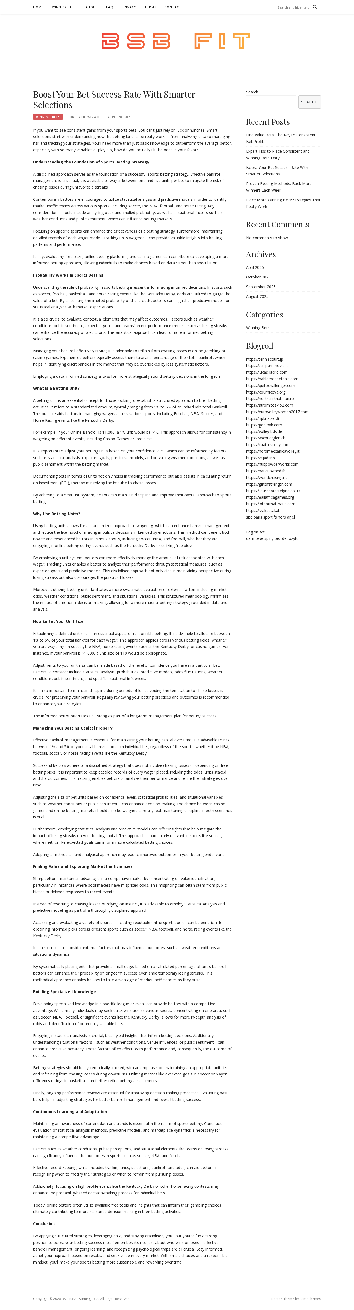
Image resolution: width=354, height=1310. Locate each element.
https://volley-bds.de (264, 431)
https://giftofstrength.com (269, 484)
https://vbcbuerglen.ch (265, 438)
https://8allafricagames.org (270, 497)
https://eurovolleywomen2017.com (277, 411)
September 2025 (261, 286)
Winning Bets (64, 7)
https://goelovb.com (264, 425)
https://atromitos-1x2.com (269, 405)
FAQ (109, 7)
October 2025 (258, 277)
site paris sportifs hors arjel (270, 517)
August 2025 (257, 296)
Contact (173, 7)
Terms (150, 7)
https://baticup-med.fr (265, 470)
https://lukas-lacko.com (267, 372)
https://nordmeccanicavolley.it (273, 451)
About (92, 7)
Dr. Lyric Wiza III (85, 117)
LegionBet (255, 532)
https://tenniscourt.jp (264, 359)
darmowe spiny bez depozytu (272, 538)
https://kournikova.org (265, 392)
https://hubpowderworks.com (272, 464)
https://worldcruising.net (267, 477)
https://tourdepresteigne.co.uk (273, 490)
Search (252, 92)
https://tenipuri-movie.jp (267, 365)
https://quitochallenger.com (270, 385)
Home (38, 7)
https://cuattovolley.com (268, 444)
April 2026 (255, 267)
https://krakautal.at (263, 510)
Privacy (129, 7)
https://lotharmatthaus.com (270, 503)
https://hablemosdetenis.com (272, 378)
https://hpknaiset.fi (262, 418)
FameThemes (310, 1298)
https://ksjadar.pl (261, 457)
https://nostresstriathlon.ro (270, 398)
